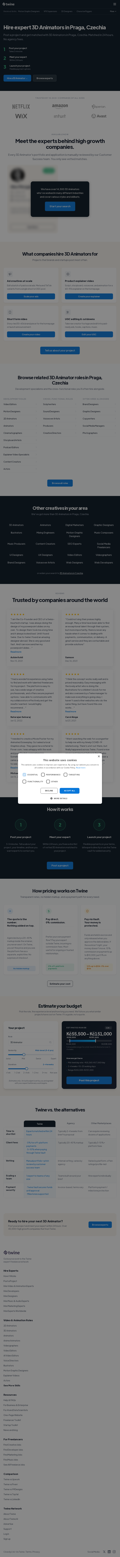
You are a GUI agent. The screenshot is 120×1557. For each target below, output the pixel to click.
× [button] (99, 756)
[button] (60, 798)
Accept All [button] (69, 790)
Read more (80, 767)
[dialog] (60, 778)
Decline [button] (49, 790)
